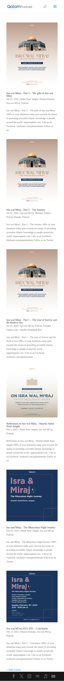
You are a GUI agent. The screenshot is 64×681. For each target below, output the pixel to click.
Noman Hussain (13, 217)
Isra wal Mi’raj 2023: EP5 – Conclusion (27, 628)
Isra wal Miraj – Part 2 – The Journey (25, 209)
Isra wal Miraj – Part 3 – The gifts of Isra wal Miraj (29, 94)
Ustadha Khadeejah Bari (31, 330)
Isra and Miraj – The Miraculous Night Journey (30, 527)
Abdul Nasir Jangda (29, 99)
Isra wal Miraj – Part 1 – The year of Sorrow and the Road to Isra (31, 321)
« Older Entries (13, 670)
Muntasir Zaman (42, 213)
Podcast (24, 103)
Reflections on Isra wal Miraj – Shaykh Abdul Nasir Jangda (30, 425)
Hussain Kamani (46, 99)
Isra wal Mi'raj (13, 103)
